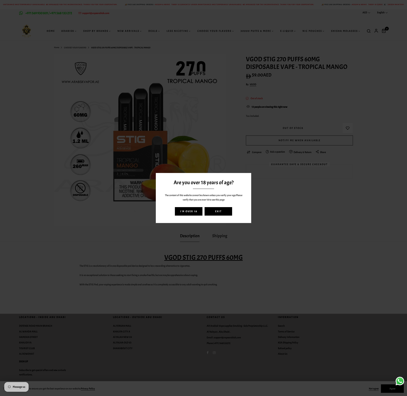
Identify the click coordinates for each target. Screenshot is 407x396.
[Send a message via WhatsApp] (400, 381)
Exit (218, 211)
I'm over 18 (188, 211)
